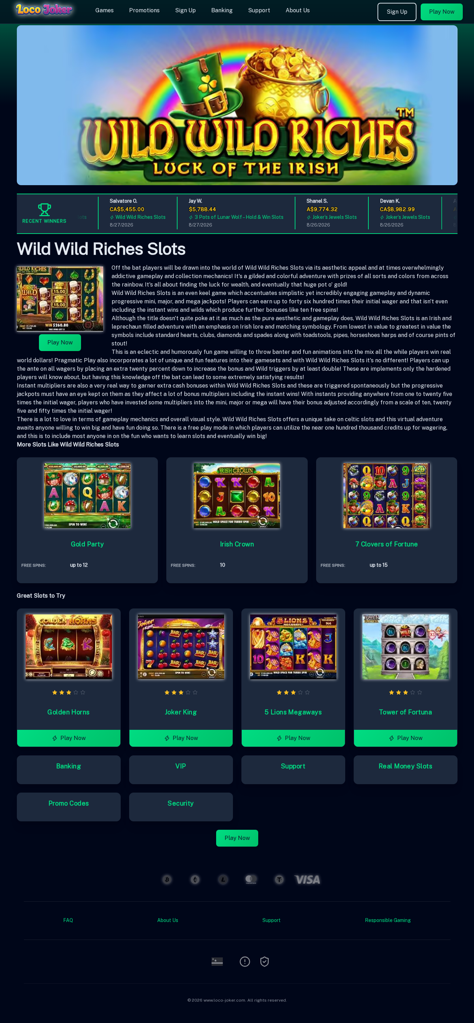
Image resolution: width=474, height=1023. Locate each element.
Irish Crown (237, 544)
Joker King (181, 712)
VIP (180, 766)
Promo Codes (68, 803)
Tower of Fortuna (405, 712)
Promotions (144, 10)
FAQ (68, 920)
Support (259, 10)
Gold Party (87, 544)
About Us (298, 10)
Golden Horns (68, 712)
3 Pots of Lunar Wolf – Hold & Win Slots (227, 217)
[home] (46, 18)
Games (104, 10)
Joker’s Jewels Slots (323, 217)
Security (181, 803)
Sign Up (185, 10)
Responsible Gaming (388, 920)
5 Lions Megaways (293, 712)
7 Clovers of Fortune (386, 544)
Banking (222, 10)
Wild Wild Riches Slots (129, 217)
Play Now (441, 11)
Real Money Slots (405, 766)
